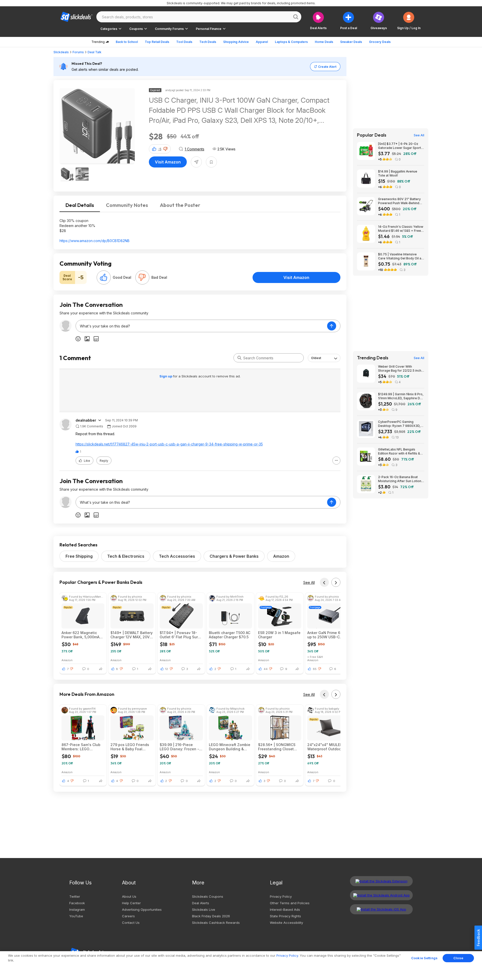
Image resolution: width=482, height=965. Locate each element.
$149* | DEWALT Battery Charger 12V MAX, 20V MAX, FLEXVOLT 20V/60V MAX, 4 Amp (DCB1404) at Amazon (131, 635)
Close (458, 958)
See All (309, 582)
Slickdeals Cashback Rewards (216, 923)
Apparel (262, 42)
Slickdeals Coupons (207, 896)
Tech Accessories (177, 556)
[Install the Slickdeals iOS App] (381, 909)
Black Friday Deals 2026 (211, 916)
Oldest (316, 358)
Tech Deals (207, 42)
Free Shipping (79, 556)
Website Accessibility (286, 923)
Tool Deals (184, 42)
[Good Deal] (104, 277)
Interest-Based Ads (285, 909)
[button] (408, 20)
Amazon (281, 556)
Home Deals (324, 42)
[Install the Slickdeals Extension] (381, 881)
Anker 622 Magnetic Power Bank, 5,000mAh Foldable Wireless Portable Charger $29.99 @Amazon (82, 635)
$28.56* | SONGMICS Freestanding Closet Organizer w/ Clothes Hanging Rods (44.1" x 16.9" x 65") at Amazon (277, 747)
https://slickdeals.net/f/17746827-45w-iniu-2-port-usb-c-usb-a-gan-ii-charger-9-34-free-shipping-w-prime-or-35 (169, 444)
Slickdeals (61, 52)
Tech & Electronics (125, 556)
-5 (159, 149)
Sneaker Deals (351, 42)
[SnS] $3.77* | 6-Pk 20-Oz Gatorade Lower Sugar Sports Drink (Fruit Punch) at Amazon (400, 146)
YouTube (76, 916)
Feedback (478, 937)
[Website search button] (295, 16)
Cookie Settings (424, 958)
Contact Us (131, 923)
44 (266, 669)
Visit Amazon (168, 161)
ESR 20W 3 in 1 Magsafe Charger (279, 635)
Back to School (127, 42)
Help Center (131, 903)
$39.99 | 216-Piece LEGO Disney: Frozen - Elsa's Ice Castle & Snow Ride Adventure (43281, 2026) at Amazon (179, 747)
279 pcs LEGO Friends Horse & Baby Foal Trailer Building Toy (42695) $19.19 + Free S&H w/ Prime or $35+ (129, 747)
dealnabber (86, 420)
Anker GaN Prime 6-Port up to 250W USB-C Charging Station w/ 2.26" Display (328, 635)
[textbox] (201, 326)
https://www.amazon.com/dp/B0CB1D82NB (94, 241)
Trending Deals (372, 358)
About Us (129, 896)
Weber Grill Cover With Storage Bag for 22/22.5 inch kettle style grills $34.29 (399, 369)
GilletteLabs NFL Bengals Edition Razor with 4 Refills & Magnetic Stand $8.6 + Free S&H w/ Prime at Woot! (399, 451)
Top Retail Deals (157, 42)
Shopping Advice (236, 42)
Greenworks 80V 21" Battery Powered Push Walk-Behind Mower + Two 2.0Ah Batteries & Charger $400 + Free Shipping (400, 201)
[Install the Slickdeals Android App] (381, 895)
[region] (241, 958)
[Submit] (239, 357)
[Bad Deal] (142, 277)
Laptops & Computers (291, 42)
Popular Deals (371, 135)
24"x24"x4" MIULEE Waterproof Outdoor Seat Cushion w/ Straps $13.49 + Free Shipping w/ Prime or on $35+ (327, 747)
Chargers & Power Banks (234, 556)
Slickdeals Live (203, 909)
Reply (104, 461)
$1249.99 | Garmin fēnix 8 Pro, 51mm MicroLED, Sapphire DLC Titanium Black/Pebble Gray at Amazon (401, 396)
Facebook (77, 903)
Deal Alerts (200, 903)
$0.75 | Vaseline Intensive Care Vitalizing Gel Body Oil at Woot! (400, 256)
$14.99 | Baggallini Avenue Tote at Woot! (397, 173)
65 (315, 669)
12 (166, 669)
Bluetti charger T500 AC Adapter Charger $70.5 (229, 635)
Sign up (166, 376)
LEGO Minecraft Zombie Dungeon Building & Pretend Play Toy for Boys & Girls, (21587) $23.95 (229, 747)
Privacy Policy (281, 896)
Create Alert (327, 67)
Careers (128, 916)
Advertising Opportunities (142, 909)
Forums (78, 52)
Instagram (77, 909)
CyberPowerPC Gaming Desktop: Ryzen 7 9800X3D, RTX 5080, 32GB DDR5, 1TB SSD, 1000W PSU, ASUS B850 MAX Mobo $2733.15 (400, 424)
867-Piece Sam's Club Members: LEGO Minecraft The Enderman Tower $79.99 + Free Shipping (83, 747)
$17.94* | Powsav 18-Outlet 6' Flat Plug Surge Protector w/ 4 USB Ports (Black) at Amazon (181, 635)
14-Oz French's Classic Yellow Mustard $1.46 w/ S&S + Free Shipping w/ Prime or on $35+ (400, 229)
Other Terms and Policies (290, 903)
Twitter (74, 896)
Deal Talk (94, 52)
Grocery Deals (380, 42)
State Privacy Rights (285, 916)
